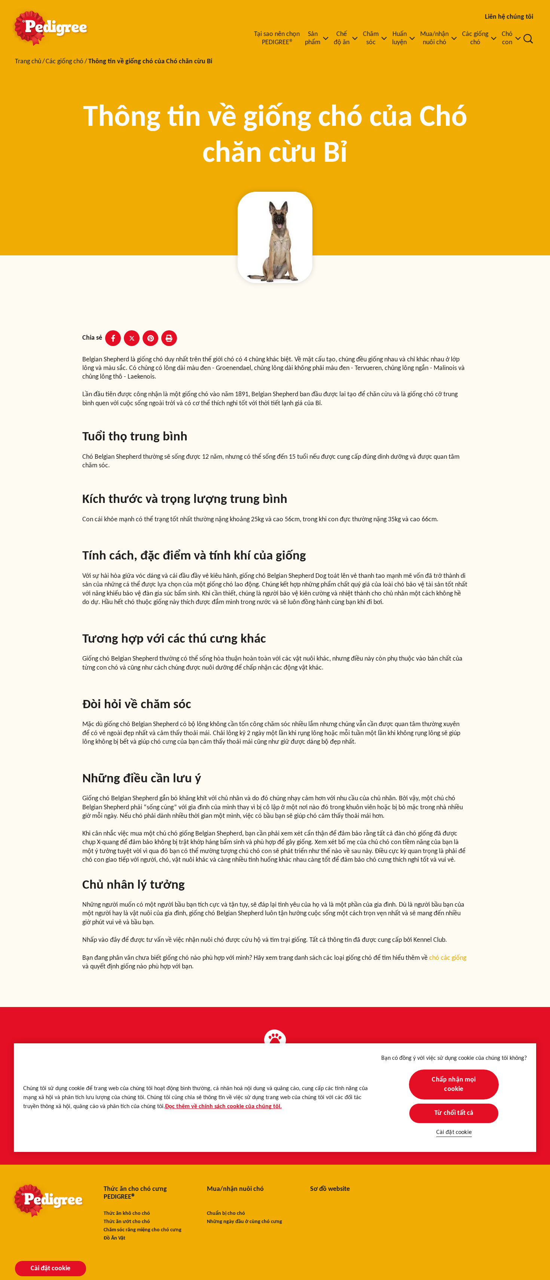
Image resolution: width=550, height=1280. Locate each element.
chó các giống (447, 958)
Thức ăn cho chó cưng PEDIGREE (135, 1193)
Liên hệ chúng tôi (509, 17)
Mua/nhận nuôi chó (235, 1189)
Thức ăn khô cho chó (127, 1213)
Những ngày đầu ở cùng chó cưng (244, 1222)
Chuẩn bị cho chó (226, 1213)
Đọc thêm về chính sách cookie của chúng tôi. (223, 1107)
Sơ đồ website (330, 1189)
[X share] (132, 338)
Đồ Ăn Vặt (114, 1238)
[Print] (169, 338)
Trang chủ (28, 61)
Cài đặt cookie (454, 1132)
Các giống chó (64, 61)
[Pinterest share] (150, 338)
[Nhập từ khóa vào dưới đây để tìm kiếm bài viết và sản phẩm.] (528, 38)
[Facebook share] (113, 338)
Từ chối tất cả (454, 1113)
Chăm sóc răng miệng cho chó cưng (142, 1230)
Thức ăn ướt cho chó (127, 1222)
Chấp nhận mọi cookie (454, 1084)
